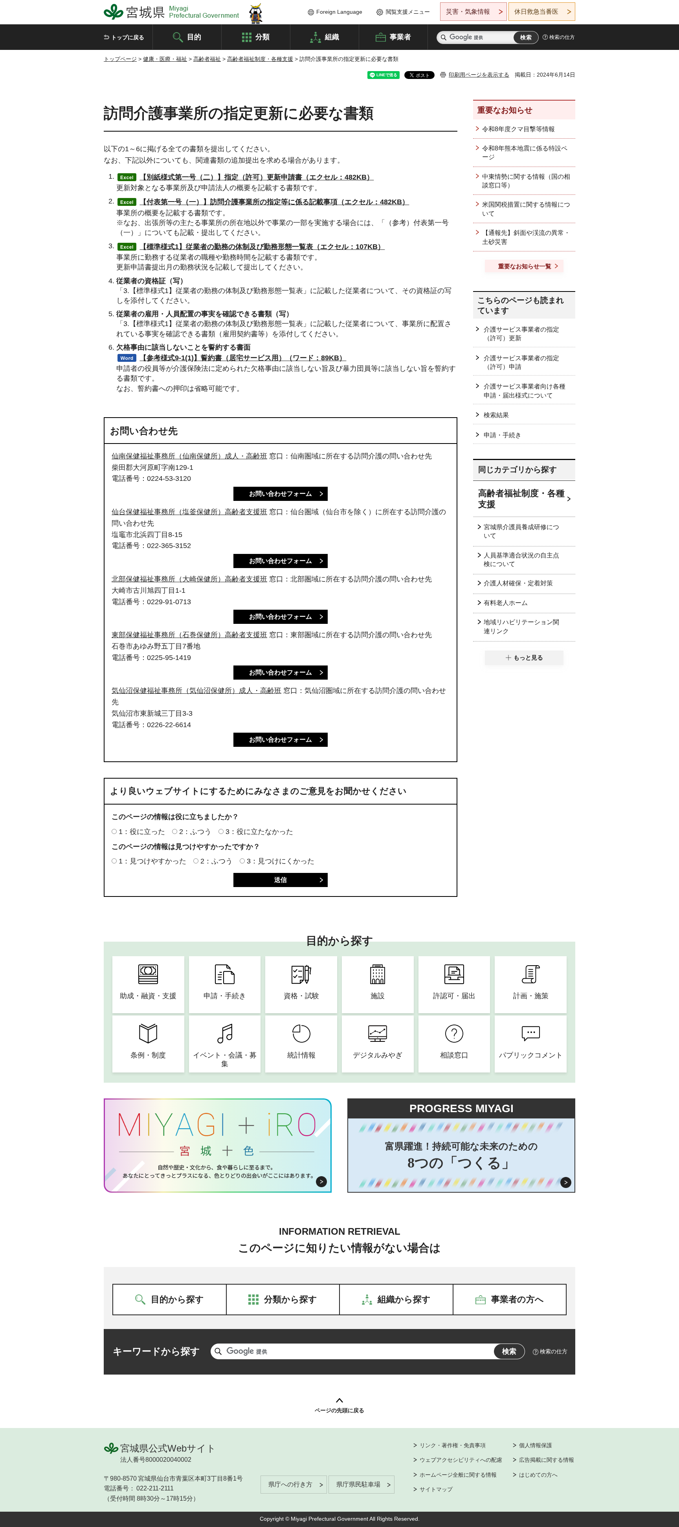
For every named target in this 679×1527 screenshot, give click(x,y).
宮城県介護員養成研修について (521, 531)
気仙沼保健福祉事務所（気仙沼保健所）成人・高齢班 (196, 691)
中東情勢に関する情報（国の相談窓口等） (526, 181)
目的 (194, 36)
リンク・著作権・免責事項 (453, 1445)
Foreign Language (339, 12)
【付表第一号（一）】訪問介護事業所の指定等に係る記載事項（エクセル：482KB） (274, 202)
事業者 (400, 36)
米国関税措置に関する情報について (526, 208)
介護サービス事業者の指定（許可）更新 (521, 333)
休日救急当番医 (536, 11)
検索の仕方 (562, 37)
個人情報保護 (535, 1445)
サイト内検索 (443, 37)
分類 (262, 36)
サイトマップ (436, 1489)
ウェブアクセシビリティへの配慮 (461, 1460)
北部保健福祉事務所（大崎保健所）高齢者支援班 (189, 579)
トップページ (120, 59)
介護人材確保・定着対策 (518, 583)
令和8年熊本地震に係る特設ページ (524, 152)
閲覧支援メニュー (408, 12)
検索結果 (496, 415)
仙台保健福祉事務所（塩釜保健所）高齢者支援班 (189, 512)
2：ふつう (195, 832)
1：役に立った (142, 832)
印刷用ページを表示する (479, 74)
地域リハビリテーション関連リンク (521, 626)
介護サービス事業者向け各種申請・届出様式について (524, 390)
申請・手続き (502, 435)
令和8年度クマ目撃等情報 (518, 129)
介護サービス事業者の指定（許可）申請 (521, 362)
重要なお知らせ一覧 (524, 266)
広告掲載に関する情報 (546, 1460)
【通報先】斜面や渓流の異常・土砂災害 (526, 237)
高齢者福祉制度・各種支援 (260, 59)
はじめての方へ (538, 1475)
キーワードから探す (156, 1351)
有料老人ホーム (506, 602)
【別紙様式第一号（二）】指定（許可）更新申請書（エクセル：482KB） (256, 177)
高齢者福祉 (207, 59)
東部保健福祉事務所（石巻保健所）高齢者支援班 (189, 635)
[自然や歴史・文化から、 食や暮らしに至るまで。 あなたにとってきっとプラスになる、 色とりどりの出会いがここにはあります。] (218, 1171)
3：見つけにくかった (280, 861)
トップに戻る (127, 37)
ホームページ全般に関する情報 (458, 1475)
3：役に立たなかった (259, 832)
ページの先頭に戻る (339, 1410)
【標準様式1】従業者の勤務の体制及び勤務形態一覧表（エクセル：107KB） (262, 247)
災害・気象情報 (468, 11)
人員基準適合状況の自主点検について (521, 559)
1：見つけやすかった (152, 861)
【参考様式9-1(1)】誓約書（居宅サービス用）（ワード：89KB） (242, 358)
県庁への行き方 (290, 1484)
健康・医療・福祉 (165, 59)
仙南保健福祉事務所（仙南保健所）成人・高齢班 (189, 456)
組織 (332, 36)
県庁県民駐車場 (358, 1484)
